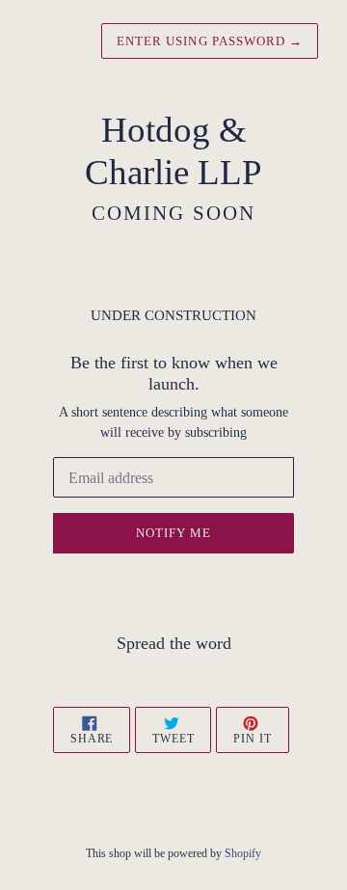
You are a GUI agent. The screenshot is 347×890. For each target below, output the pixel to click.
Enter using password (210, 41)
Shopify (243, 853)
